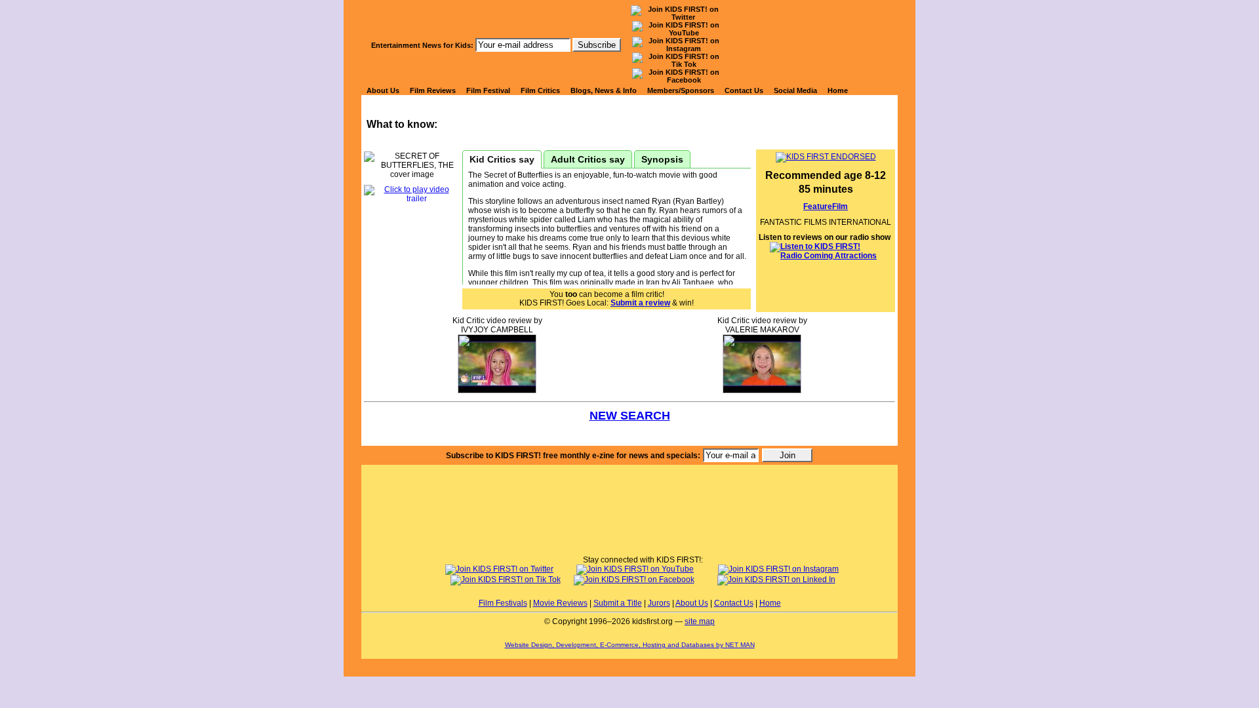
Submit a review (640, 302)
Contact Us (744, 90)
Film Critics (540, 90)
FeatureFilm (825, 206)
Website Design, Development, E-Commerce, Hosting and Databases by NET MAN (630, 644)
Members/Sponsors (680, 90)
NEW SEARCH (630, 415)
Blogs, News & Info (603, 90)
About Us (383, 90)
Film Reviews (433, 90)
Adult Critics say (588, 159)
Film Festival (488, 90)
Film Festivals (503, 603)
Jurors (659, 603)
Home (838, 90)
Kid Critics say (502, 159)
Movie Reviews (560, 603)
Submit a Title (617, 603)
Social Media (795, 90)
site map (700, 621)
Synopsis (662, 159)
